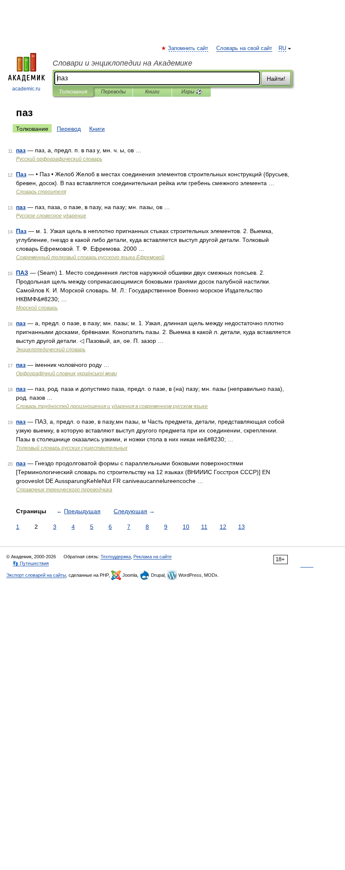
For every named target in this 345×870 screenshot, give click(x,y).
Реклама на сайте (152, 556)
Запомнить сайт (188, 48)
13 (241, 526)
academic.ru (26, 89)
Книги (152, 92)
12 (223, 526)
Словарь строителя (41, 192)
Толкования (73, 92)
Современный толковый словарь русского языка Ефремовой (90, 257)
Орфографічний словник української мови (66, 374)
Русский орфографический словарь (59, 159)
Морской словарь (37, 308)
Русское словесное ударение (51, 216)
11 (204, 526)
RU (282, 48)
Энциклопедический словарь (50, 350)
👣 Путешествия (31, 563)
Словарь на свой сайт (244, 48)
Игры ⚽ (191, 92)
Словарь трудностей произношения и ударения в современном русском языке (112, 406)
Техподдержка (116, 556)
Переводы (113, 92)
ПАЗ (22, 272)
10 (186, 526)
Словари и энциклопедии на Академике (122, 63)
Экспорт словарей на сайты (36, 575)
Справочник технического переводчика (64, 490)
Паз (21, 174)
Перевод (69, 128)
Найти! (276, 78)
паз (21, 150)
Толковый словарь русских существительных (71, 448)
